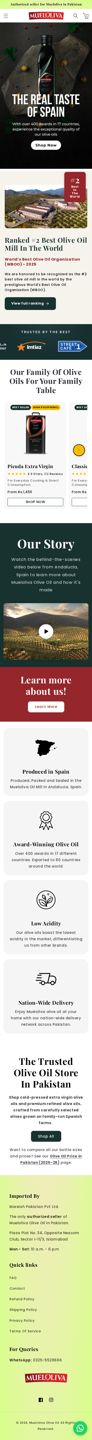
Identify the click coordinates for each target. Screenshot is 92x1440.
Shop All (46, 1136)
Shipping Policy (23, 1309)
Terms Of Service (25, 1331)
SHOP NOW (35, 502)
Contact (17, 1288)
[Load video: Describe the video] (46, 631)
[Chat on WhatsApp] (80, 1428)
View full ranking (27, 303)
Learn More (46, 706)
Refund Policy (21, 1299)
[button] (6, 16)
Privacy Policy (21, 1320)
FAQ (13, 1277)
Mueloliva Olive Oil (44, 1423)
